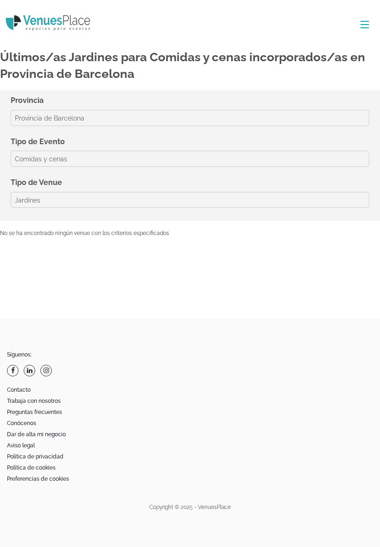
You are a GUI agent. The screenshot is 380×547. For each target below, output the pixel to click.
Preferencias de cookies (38, 479)
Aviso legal (21, 445)
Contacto (19, 390)
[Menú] (362, 25)
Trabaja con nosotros (34, 401)
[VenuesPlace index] (56, 24)
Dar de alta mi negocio (36, 434)
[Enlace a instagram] (47, 370)
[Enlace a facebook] (14, 370)
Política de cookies (31, 467)
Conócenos (21, 423)
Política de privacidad (35, 456)
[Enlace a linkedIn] (31, 370)
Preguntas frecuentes (34, 412)
